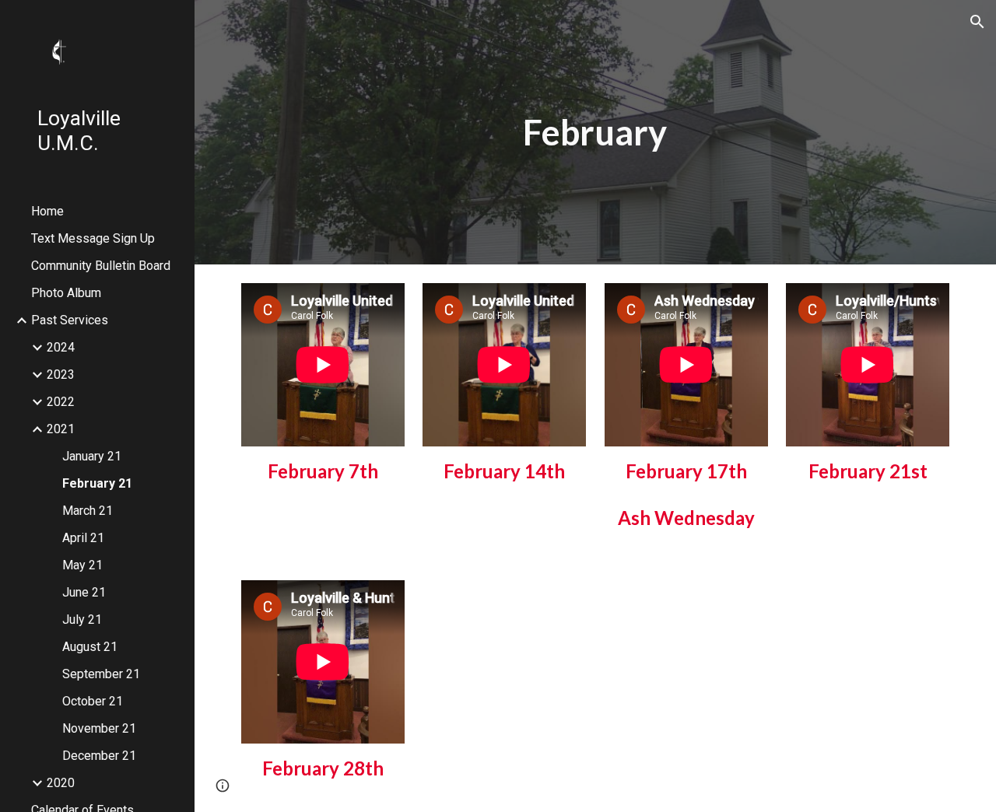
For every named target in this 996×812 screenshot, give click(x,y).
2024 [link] (61, 347)
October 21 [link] (92, 701)
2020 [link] (61, 782)
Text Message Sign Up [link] (93, 238)
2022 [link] (61, 401)
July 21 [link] (82, 619)
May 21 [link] (82, 565)
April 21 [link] (83, 537)
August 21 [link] (89, 646)
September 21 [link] (101, 674)
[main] (595, 132)
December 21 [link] (99, 755)
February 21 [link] (97, 483)
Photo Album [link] (66, 292)
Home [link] (47, 211)
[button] (977, 21)
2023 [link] (61, 374)
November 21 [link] (99, 728)
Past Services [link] (69, 320)
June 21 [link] (84, 592)
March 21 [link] (87, 510)
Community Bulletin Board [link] (100, 265)
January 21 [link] (91, 456)
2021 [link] (61, 429)
